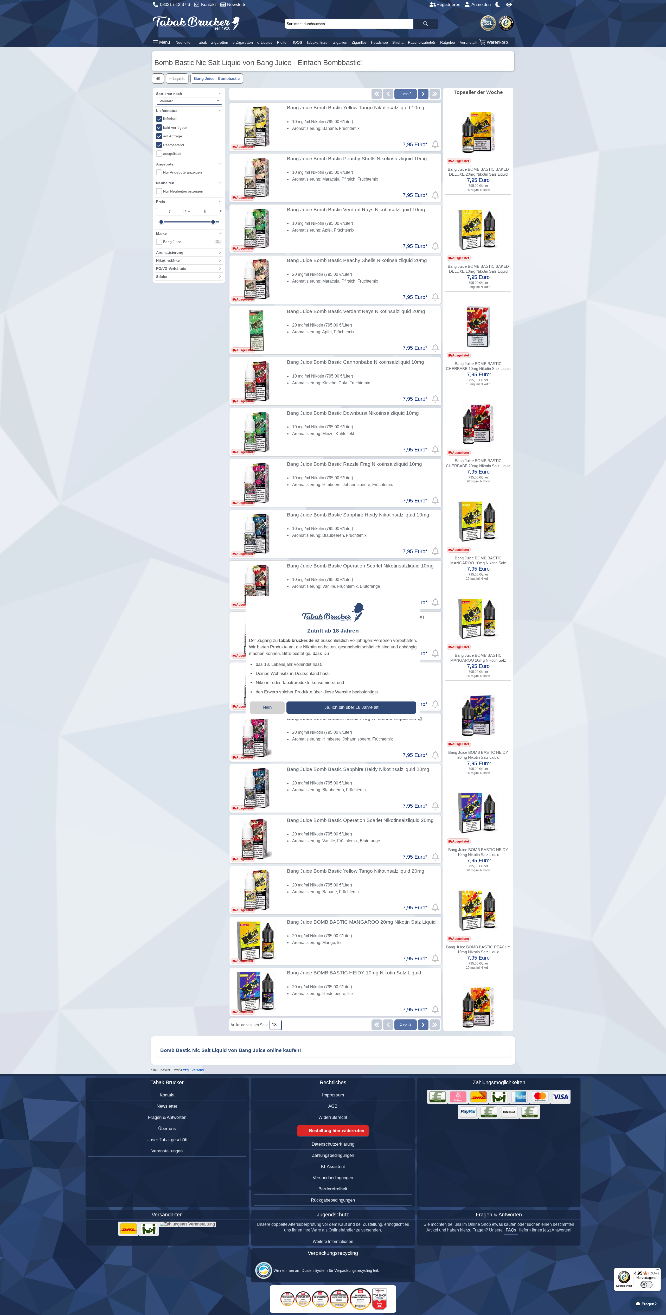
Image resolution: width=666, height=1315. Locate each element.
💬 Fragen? (646, 1304)
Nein (267, 707)
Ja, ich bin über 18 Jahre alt (351, 707)
